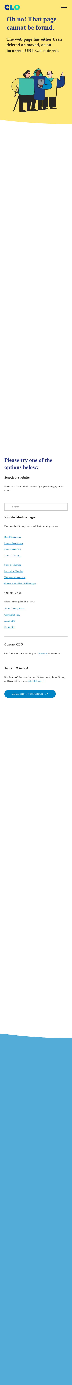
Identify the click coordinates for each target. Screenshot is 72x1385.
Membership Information (30, 694)
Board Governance (12, 537)
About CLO (9, 621)
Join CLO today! (35, 681)
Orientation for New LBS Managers (20, 583)
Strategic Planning (12, 565)
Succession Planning (13, 571)
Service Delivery (11, 555)
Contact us (43, 653)
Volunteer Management (14, 577)
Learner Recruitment (13, 543)
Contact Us (9, 627)
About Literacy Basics (14, 608)
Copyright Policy (12, 615)
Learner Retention (12, 549)
